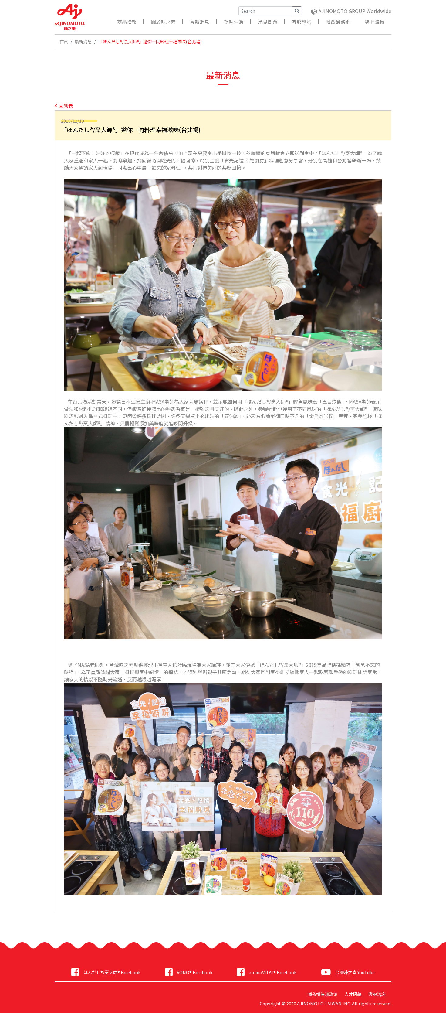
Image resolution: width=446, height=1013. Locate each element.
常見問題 (267, 22)
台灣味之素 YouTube (354, 972)
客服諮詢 (301, 22)
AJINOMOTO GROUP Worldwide (355, 11)
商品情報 (127, 22)
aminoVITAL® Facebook (272, 972)
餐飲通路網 (338, 22)
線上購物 (374, 22)
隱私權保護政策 (322, 994)
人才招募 (352, 994)
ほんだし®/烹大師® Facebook (111, 972)
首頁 (63, 41)
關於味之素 (163, 22)
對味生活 (233, 22)
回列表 (66, 105)
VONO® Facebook (194, 972)
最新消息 (199, 22)
